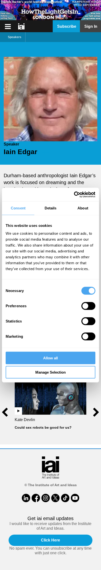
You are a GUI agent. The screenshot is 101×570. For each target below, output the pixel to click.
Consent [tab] (18, 208)
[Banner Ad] (50, 10)
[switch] (88, 306)
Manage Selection (50, 372)
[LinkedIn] (26, 498)
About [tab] (82, 208)
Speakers (14, 37)
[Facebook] (36, 498)
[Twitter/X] (55, 498)
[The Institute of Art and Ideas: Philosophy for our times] (8, 26)
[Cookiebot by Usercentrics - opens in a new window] (73, 194)
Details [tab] (51, 208)
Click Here (50, 540)
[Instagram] (45, 498)
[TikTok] (65, 498)
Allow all (50, 358)
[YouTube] (75, 498)
